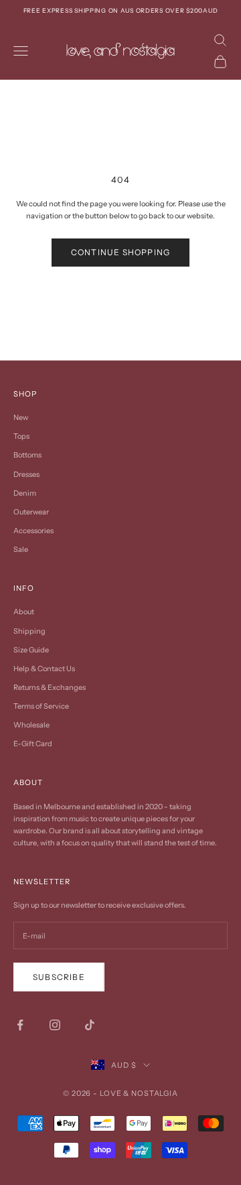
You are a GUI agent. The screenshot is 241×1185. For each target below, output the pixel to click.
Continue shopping (120, 252)
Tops (21, 436)
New (20, 417)
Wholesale (31, 724)
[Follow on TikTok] (89, 1025)
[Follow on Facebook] (20, 1025)
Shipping (29, 631)
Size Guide (31, 649)
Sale (20, 549)
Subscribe (59, 977)
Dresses (26, 474)
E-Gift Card (32, 743)
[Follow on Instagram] (55, 1025)
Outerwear (31, 511)
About (23, 611)
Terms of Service (41, 706)
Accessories (33, 530)
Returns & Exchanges (49, 687)
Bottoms (27, 455)
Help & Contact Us (44, 668)
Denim (24, 493)
